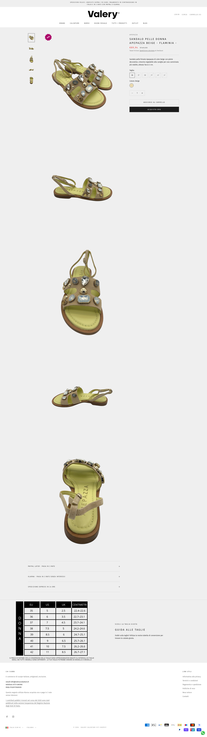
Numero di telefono (81, 373)
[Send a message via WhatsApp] (203, 733)
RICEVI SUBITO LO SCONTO (103, 399)
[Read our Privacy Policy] (130, 391)
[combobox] (80, 378)
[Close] (133, 333)
